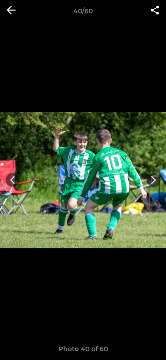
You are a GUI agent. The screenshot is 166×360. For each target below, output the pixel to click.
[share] (154, 11)
